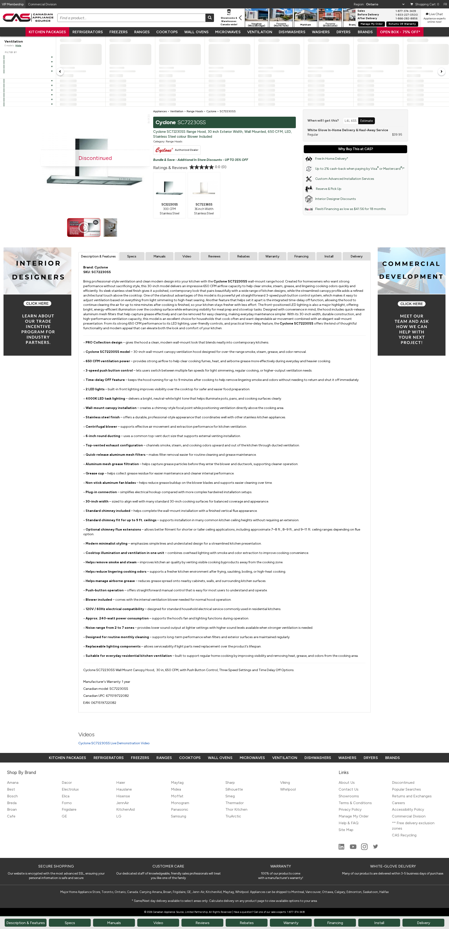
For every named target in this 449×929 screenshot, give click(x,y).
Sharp (230, 782)
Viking (285, 782)
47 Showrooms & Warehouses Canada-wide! (229, 19)
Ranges (142, 32)
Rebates (243, 256)
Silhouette (234, 789)
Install (328, 256)
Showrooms (349, 796)
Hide (18, 45)
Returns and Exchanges (412, 796)
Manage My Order (372, 23)
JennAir (122, 803)
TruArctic (233, 816)
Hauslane (124, 789)
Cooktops (167, 32)
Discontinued (403, 782)
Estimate (366, 121)
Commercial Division (409, 816)
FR (445, 4)
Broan (12, 809)
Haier (120, 782)
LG (118, 816)
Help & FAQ (348, 823)
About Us (347, 782)
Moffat (177, 796)
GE (64, 816)
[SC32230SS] (170, 188)
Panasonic (179, 809)
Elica (65, 796)
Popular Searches (406, 789)
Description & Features (98, 256)
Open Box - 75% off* (400, 32)
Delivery (357, 256)
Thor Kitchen (236, 809)
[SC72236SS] (204, 188)
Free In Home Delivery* (331, 159)
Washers (321, 32)
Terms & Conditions (355, 803)
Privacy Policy (350, 809)
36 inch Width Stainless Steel (204, 208)
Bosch (12, 796)
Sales (361, 11)
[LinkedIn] (342, 848)
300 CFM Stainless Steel (169, 208)
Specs (131, 256)
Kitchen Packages (47, 32)
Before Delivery (368, 14)
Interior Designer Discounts (335, 199)
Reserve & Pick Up (328, 189)
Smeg (230, 796)
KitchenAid (125, 809)
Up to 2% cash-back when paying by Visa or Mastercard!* (360, 168)
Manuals (159, 256)
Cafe (11, 816)
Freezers (118, 32)
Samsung (178, 816)
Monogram (180, 803)
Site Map (346, 830)
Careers (398, 803)
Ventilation (259, 32)
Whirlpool (288, 789)
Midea (176, 789)
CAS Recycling (404, 835)
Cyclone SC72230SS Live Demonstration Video (114, 743)
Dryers (344, 32)
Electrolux (70, 789)
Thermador (234, 803)
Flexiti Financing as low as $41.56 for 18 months (350, 209)
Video (186, 256)
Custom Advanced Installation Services (344, 179)
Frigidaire (69, 809)
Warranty (272, 256)
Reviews (214, 256)
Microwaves (227, 32)
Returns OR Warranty (402, 23)
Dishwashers (292, 32)
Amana (12, 782)
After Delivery (367, 18)
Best (11, 789)
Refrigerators (87, 32)
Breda (12, 803)
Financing (301, 256)
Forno (67, 803)
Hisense (123, 796)
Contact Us (348, 789)
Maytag (177, 782)
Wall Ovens (196, 32)
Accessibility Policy (408, 809)
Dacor (67, 782)
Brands (365, 32)
